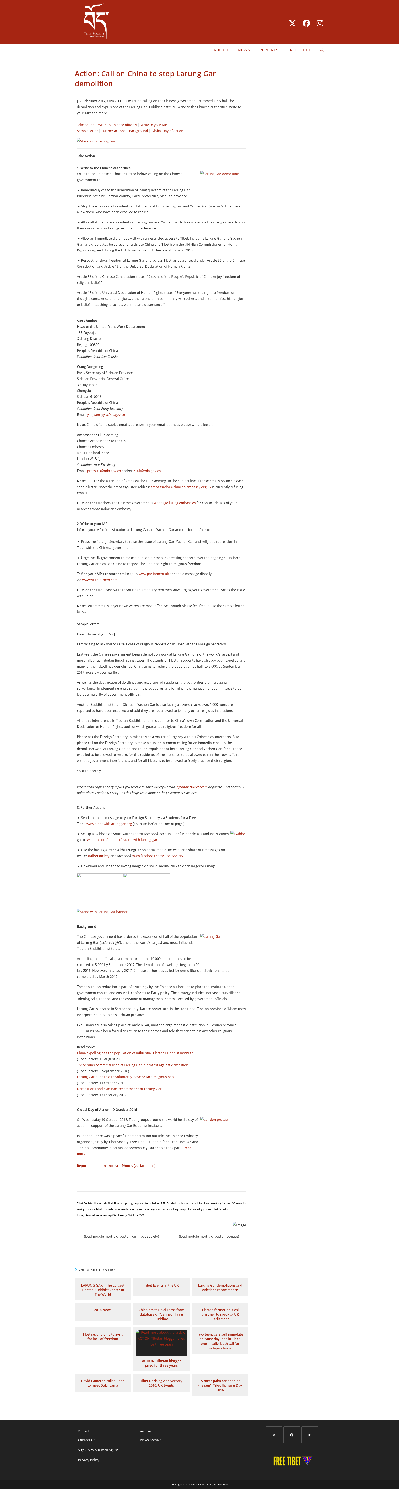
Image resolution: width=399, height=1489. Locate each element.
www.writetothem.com (100, 579)
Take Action (86, 125)
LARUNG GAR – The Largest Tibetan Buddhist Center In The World (102, 1290)
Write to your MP (153, 125)
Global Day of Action (167, 131)
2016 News (102, 1310)
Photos (128, 1165)
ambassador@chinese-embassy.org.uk (181, 487)
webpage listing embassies (175, 503)
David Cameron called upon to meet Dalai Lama (103, 1383)
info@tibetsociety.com (191, 787)
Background (138, 131)
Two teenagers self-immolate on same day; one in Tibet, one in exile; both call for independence (220, 1341)
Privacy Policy (88, 1460)
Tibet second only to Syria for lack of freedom (103, 1336)
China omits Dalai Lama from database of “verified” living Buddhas (161, 1314)
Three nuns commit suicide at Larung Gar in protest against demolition (132, 1065)
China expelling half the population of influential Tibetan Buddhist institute (135, 1053)
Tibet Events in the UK (161, 1285)
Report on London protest (97, 1165)
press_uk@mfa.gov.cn (104, 470)
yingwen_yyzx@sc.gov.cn (106, 414)
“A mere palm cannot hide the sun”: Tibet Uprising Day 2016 (220, 1385)
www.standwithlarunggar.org (109, 823)
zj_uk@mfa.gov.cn (147, 470)
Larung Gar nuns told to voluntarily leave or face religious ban (125, 1077)
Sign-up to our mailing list (98, 1450)
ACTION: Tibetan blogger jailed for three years (161, 1363)
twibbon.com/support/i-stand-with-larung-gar (122, 839)
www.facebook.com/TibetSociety (157, 856)
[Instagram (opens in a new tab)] (318, 23)
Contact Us (86, 1440)
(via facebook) (144, 1165)
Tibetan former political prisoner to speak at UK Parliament (220, 1314)
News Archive (150, 1440)
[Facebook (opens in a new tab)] (306, 23)
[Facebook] (291, 1434)
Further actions (113, 131)
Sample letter (87, 131)
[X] (274, 1434)
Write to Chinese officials (117, 125)
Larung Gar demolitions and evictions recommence (220, 1287)
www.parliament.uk (154, 573)
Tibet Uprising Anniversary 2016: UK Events (161, 1383)
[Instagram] (309, 1434)
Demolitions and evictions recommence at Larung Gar (119, 1089)
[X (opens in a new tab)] (292, 23)
